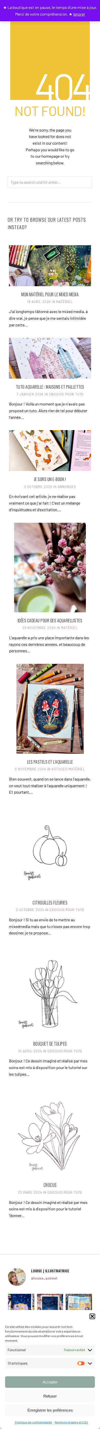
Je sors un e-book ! (50, 479)
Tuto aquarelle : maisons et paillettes (50, 387)
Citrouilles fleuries (50, 903)
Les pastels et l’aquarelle (50, 762)
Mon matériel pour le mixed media (50, 294)
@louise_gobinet (44, 1278)
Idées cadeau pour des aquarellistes (50, 620)
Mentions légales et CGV (71, 1422)
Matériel (64, 302)
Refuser (50, 1396)
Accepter (50, 1382)
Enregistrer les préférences (50, 1410)
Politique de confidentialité (33, 1422)
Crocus (50, 1185)
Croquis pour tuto (66, 394)
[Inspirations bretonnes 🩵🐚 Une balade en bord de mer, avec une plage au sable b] (79, 1307)
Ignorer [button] (79, 14)
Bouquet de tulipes (50, 1044)
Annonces (67, 487)
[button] (92, 1316)
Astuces (59, 769)
